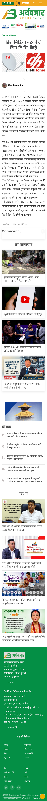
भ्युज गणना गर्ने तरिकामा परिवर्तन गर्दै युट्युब (23, 314)
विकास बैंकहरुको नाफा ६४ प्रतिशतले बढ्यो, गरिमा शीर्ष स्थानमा (25, 458)
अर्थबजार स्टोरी (9, 772)
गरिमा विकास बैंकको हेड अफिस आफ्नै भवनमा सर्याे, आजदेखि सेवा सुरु (23, 469)
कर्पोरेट (27, 768)
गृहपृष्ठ (6, 745)
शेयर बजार (8, 781)
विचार (26, 777)
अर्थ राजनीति (28, 753)
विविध (26, 758)
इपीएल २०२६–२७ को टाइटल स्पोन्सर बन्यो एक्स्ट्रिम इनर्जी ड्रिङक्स (22, 349)
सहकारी (7, 758)
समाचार (6, 749)
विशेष (23, 493)
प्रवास (6, 777)
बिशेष (26, 772)
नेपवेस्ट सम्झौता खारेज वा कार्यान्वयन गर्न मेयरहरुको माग (24, 446)
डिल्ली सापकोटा (15, 85)
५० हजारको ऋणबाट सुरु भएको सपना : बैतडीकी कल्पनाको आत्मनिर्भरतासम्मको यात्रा (23, 639)
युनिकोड (25, 3)
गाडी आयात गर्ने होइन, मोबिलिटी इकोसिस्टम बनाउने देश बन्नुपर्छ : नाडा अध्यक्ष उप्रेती (21, 565)
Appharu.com (38, 798)
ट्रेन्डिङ (6, 427)
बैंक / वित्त (28, 749)
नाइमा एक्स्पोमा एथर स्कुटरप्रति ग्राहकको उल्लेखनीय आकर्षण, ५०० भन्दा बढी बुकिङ (24, 480)
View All (11, 682)
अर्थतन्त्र (27, 781)
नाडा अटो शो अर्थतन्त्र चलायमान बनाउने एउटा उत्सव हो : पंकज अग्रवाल (25, 435)
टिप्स (5, 753)
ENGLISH (8, 3)
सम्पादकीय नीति (12, 727)
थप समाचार (23, 244)
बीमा (5, 768)
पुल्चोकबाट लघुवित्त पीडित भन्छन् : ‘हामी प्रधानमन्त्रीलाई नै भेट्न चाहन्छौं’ (21, 279)
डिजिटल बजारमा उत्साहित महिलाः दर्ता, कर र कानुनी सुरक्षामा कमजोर (22, 602)
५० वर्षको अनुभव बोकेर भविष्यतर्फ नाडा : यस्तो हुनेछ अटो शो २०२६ (22, 386)
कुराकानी (27, 745)
